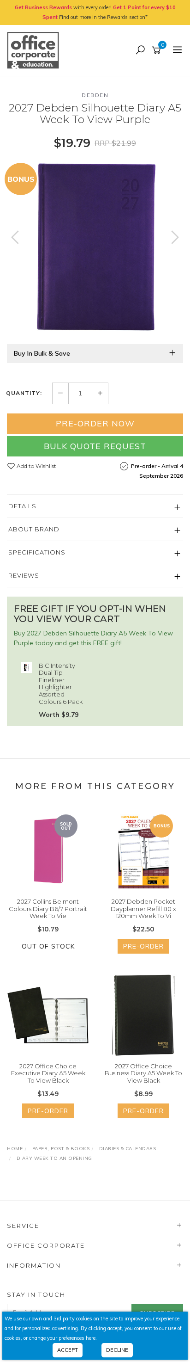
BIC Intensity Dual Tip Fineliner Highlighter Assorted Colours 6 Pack (61, 683)
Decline (117, 1350)
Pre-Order (143, 946)
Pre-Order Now (95, 423)
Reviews (23, 575)
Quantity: (24, 393)
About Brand (33, 529)
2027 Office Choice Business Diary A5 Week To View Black (143, 1073)
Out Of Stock (48, 946)
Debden (95, 95)
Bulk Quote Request (95, 446)
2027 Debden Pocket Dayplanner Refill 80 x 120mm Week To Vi (143, 908)
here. (91, 1338)
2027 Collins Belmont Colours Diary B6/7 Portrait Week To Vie (48, 908)
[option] (95, 246)
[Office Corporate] (35, 50)
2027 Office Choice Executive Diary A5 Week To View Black (48, 1073)
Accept (67, 1350)
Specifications (36, 552)
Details (22, 506)
